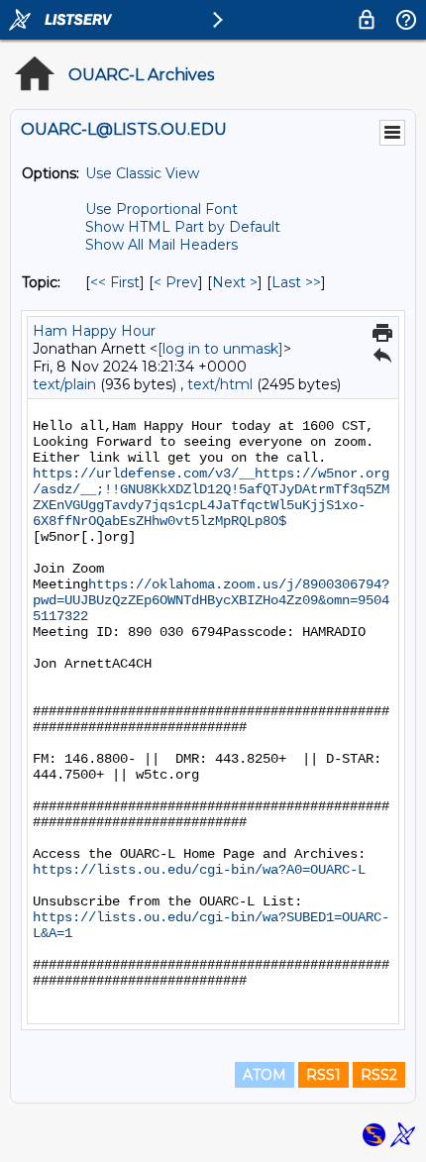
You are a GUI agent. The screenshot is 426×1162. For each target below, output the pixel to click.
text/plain (64, 384)
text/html (220, 384)
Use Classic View (142, 173)
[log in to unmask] (220, 349)
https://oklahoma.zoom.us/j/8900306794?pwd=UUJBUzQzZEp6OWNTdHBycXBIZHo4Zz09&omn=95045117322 (211, 600)
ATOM (264, 1075)
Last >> (296, 282)
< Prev (176, 282)
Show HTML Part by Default (182, 227)
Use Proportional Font (161, 209)
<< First (115, 282)
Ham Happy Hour (94, 331)
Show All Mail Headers (161, 245)
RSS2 (379, 1075)
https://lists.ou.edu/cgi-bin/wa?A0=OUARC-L (199, 870)
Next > (235, 282)
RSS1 (323, 1075)
